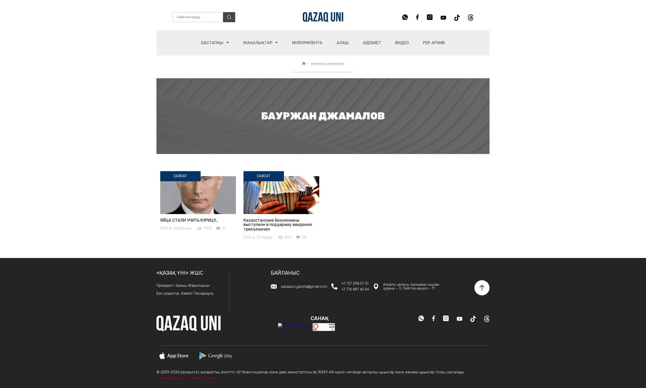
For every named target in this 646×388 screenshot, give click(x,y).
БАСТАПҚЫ (212, 42)
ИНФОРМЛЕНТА (307, 42)
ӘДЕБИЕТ (372, 42)
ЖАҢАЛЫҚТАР (258, 42)
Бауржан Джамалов (327, 64)
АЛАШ (343, 42)
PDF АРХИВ (434, 42)
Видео (402, 42)
